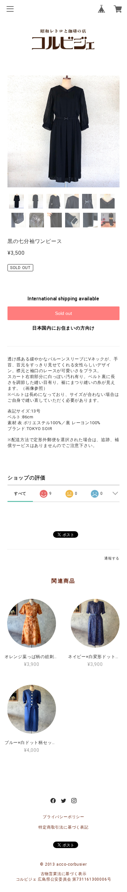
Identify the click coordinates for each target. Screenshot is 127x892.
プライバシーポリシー (63, 817)
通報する (112, 558)
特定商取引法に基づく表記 (63, 827)
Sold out (63, 313)
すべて (20, 493)
